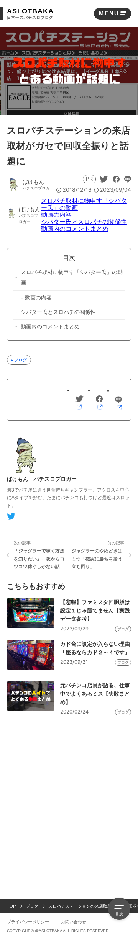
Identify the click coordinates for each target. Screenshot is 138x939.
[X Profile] (11, 516)
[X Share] (104, 179)
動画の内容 (56, 214)
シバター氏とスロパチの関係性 (84, 222)
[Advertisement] (69, 792)
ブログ (20, 360)
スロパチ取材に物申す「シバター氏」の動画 (72, 277)
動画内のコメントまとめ (74, 228)
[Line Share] (127, 179)
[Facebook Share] (116, 179)
